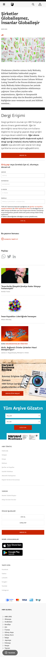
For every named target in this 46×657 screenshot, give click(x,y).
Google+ (4, 582)
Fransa (7, 630)
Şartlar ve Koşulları (36, 207)
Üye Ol (23, 517)
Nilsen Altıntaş (6, 320)
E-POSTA (4, 189)
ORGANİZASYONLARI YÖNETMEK (17, 344)
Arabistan (8, 622)
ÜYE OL (23, 221)
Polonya (7, 643)
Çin (5, 627)
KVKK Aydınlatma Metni (22, 208)
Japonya (7, 640)
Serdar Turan (5, 292)
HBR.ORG (8, 616)
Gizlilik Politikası (6, 208)
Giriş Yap (23, 523)
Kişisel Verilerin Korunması (11, 480)
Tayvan (7, 648)
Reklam (4, 463)
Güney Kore (9, 635)
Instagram (5, 590)
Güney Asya (9, 632)
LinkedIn (4, 578)
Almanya (7, 619)
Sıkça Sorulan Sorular (9, 500)
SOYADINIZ (4, 181)
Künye (4, 459)
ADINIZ (3, 172)
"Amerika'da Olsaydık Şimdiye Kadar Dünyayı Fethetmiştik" (21, 287)
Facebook (5, 569)
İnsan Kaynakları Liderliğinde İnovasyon (18, 316)
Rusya (6, 645)
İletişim (4, 455)
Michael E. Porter (23, 353)
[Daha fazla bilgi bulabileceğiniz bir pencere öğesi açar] (10, 653)
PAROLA (3, 198)
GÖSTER (23, 427)
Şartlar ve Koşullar (8, 467)
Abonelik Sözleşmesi (9, 476)
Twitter (4, 574)
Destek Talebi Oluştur (9, 495)
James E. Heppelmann (8, 353)
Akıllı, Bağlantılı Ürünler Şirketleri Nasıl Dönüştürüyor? (19, 348)
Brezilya (7, 624)
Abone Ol (23, 155)
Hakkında (5, 451)
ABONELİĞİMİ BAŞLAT (12, 393)
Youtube (4, 586)
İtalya (6, 638)
